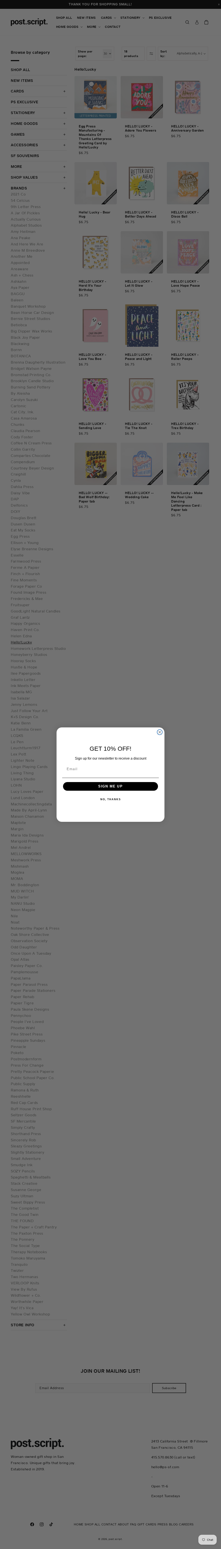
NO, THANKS (110, 799)
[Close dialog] (159, 732)
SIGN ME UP (110, 786)
